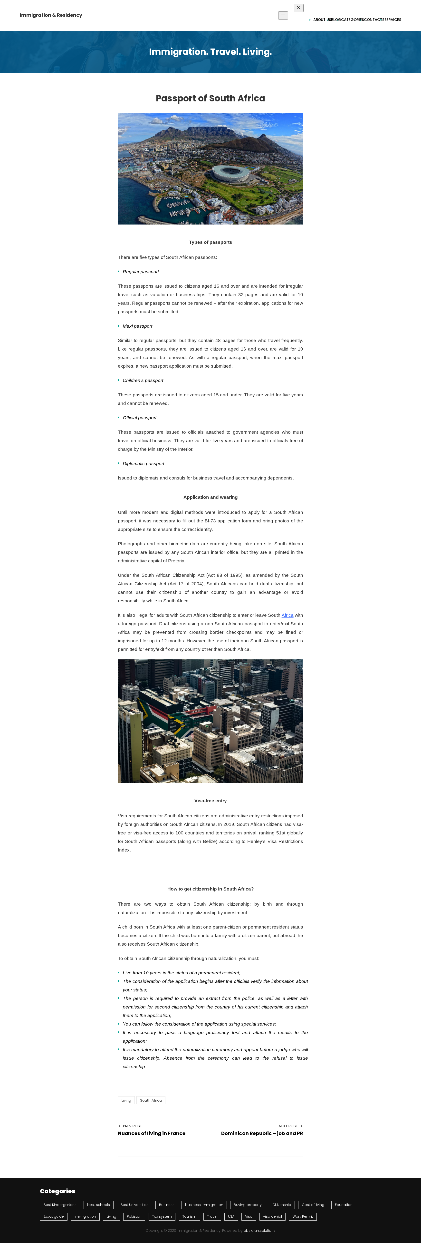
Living (126, 1100)
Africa (288, 615)
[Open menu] (283, 15)
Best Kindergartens (60, 1204)
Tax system (162, 1216)
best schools (98, 1204)
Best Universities (134, 1204)
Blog (336, 19)
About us (322, 19)
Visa (248, 1216)
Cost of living (313, 1204)
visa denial (272, 1216)
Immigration (85, 1216)
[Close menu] (299, 8)
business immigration (204, 1204)
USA (231, 1216)
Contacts (374, 19)
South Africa (151, 1100)
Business (166, 1204)
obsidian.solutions (260, 1230)
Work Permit (303, 1216)
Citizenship (281, 1204)
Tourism (189, 1216)
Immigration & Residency (51, 15)
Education (344, 1204)
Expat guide (54, 1216)
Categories (352, 19)
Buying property (248, 1204)
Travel (212, 1216)
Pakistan (134, 1216)
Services (392, 19)
